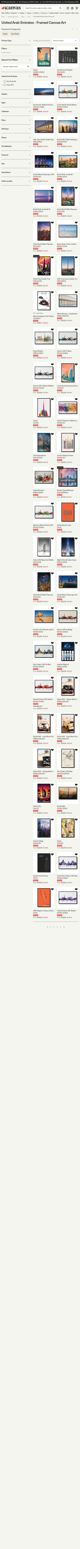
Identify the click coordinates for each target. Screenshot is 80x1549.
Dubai (35, 70)
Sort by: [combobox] (58, 41)
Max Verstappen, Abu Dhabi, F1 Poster (44, 316)
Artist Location (6, 181)
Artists (36, 13)
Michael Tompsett (62, 107)
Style (3, 103)
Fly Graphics (36, 318)
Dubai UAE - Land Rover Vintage (68, 736)
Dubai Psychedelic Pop (41, 279)
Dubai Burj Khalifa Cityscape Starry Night (44, 595)
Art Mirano (60, 388)
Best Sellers (5, 13)
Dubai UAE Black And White (43, 560)
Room (3, 120)
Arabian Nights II (63, 664)
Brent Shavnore (38, 457)
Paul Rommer (37, 176)
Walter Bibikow (37, 141)
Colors (61, 13)
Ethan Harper (61, 72)
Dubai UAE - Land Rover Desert (44, 736)
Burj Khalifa (61, 806)
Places (22, 16)
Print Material (6, 146)
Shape (3, 137)
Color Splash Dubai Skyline (66, 105)
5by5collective (37, 281)
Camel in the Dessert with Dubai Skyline (44, 630)
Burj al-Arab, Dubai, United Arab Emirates (68, 244)
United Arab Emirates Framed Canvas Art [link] (43, 16)
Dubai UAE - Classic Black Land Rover (68, 699)
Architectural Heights (64, 70)
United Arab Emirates (9, 76)
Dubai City (37, 806)
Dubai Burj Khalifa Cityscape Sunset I (44, 244)
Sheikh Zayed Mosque (65, 490)
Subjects (14, 13)
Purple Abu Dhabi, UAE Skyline (68, 876)
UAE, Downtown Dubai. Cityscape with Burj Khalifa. (68, 279)
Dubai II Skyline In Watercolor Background (68, 421)
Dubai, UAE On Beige (64, 630)
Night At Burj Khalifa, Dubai (66, 560)
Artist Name (5, 172)
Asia (29, 16)
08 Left (59, 527)
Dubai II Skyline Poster (65, 455)
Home (3, 16)
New (73, 13)
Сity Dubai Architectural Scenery (68, 386)
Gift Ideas (5, 129)
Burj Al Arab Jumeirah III (41, 209)
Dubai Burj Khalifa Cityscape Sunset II (68, 209)
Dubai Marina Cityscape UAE (43, 174)
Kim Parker (60, 843)
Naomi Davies (37, 562)
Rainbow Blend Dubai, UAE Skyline (44, 525)
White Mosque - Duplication (67, 314)
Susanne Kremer (62, 141)
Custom (68, 13)
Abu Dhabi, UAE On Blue (42, 664)
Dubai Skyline (38, 351)
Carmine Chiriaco (62, 808)
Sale (77, 13)
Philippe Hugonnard (63, 315)
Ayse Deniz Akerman (63, 773)
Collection (5, 111)
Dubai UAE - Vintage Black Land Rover (44, 771)
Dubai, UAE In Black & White (43, 386)
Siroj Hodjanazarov (62, 492)
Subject (4, 94)
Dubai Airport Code (64, 525)
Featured (4, 155)
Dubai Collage (38, 841)
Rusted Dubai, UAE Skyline (43, 699)
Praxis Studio (37, 843)
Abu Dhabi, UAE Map (64, 771)
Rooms (43, 13)
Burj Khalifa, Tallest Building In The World (68, 140)
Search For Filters (9, 60)
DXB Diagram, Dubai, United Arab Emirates (44, 911)
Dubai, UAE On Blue (64, 351)
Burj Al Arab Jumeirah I (65, 174)
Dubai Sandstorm (39, 455)
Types (29, 13)
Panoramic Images (38, 107)
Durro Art (36, 808)
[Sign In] (72, 8)
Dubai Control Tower (40, 876)
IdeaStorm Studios (38, 72)
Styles (22, 13)
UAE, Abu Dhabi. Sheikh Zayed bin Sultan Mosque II (44, 140)
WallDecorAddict (38, 353)
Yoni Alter (36, 422)
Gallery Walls (54, 13)
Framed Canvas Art (13, 16)
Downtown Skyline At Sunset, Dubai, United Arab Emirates (44, 105)
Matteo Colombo (62, 246)
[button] (2, 85)
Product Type (6, 41)
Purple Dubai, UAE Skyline (66, 911)
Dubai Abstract (38, 490)
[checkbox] (5, 81)
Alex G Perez (60, 211)
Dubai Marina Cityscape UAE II (68, 595)
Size (3, 164)
